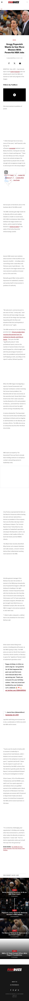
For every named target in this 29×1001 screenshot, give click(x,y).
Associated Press (12, 58)
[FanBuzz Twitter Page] (18, 990)
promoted (12, 148)
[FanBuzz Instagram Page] (13, 990)
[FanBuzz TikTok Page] (16, 990)
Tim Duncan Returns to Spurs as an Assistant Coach (14, 933)
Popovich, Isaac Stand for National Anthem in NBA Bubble (14, 913)
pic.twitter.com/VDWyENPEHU (15, 690)
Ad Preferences (14, 985)
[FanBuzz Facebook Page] (10, 990)
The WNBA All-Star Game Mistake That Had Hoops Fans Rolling (14, 848)
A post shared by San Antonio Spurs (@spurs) (15, 178)
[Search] (27, 2)
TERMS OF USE (14, 995)
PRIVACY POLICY (14, 996)
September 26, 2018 (12, 715)
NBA (14, 40)
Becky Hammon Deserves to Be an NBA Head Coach (14, 893)
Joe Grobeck (15, 896)
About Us (14, 981)
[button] (2, 2)
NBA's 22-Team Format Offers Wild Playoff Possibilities (14, 954)
